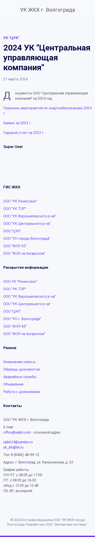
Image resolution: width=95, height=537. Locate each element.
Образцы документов (21, 369)
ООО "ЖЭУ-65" (15, 326)
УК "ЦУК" (11, 38)
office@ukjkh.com (17, 432)
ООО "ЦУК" (12, 231)
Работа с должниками (21, 392)
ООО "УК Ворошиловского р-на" (29, 216)
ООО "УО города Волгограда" (26, 238)
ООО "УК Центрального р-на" (27, 224)
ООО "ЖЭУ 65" (15, 246)
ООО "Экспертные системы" (66, 524)
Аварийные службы (19, 377)
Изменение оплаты (19, 362)
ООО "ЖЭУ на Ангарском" (24, 253)
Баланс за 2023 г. (17, 123)
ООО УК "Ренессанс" (20, 281)
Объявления (13, 384)
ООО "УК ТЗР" (14, 209)
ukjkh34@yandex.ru (18, 442)
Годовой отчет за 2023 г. (23, 133)
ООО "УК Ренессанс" (20, 201)
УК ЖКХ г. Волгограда (47, 10)
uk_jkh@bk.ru (13, 447)
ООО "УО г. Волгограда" (22, 319)
